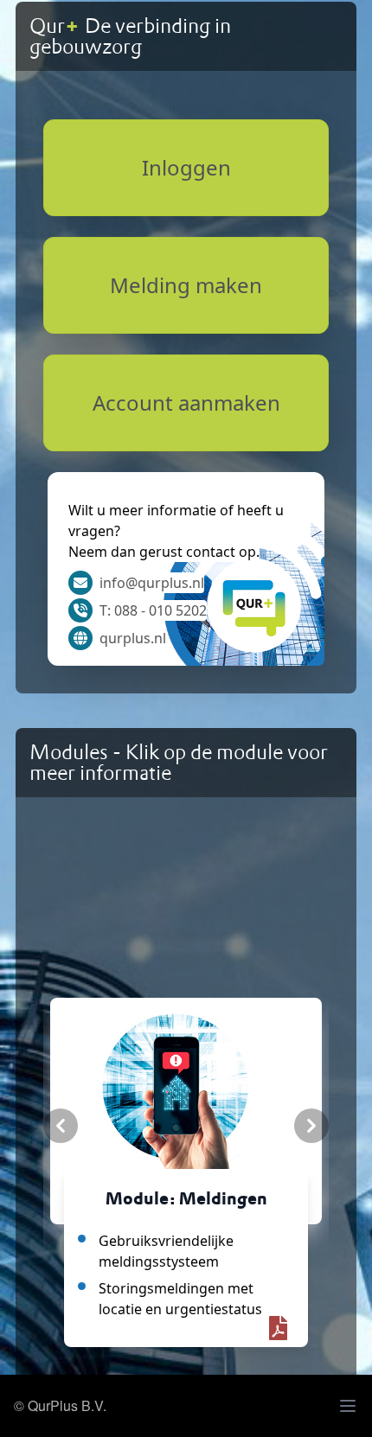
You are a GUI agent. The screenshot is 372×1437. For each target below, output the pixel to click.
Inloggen (186, 167)
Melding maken (186, 285)
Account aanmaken (186, 402)
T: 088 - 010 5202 (153, 610)
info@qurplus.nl (151, 582)
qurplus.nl (132, 638)
